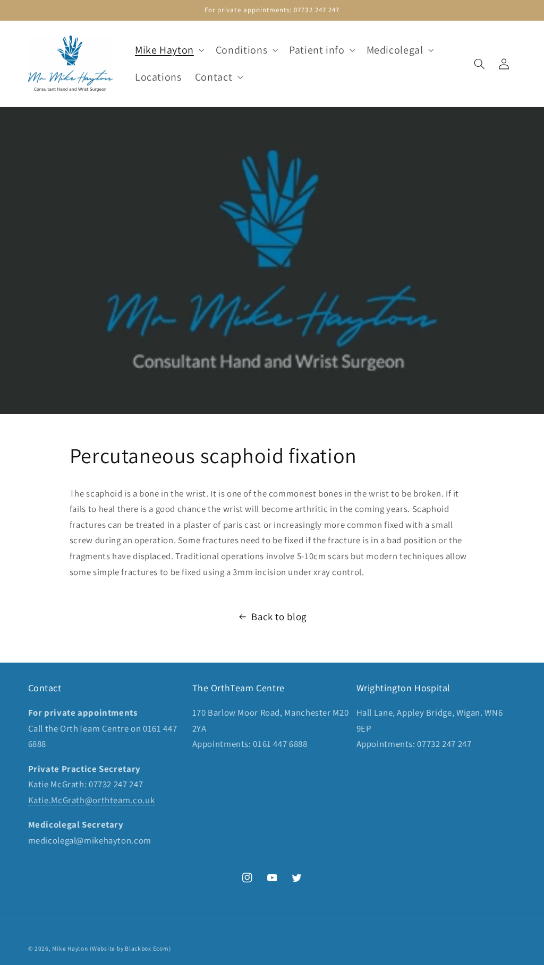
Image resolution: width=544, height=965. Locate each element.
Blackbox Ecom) (148, 948)
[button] (168, 50)
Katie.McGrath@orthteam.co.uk (91, 800)
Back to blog (279, 616)
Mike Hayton (70, 948)
